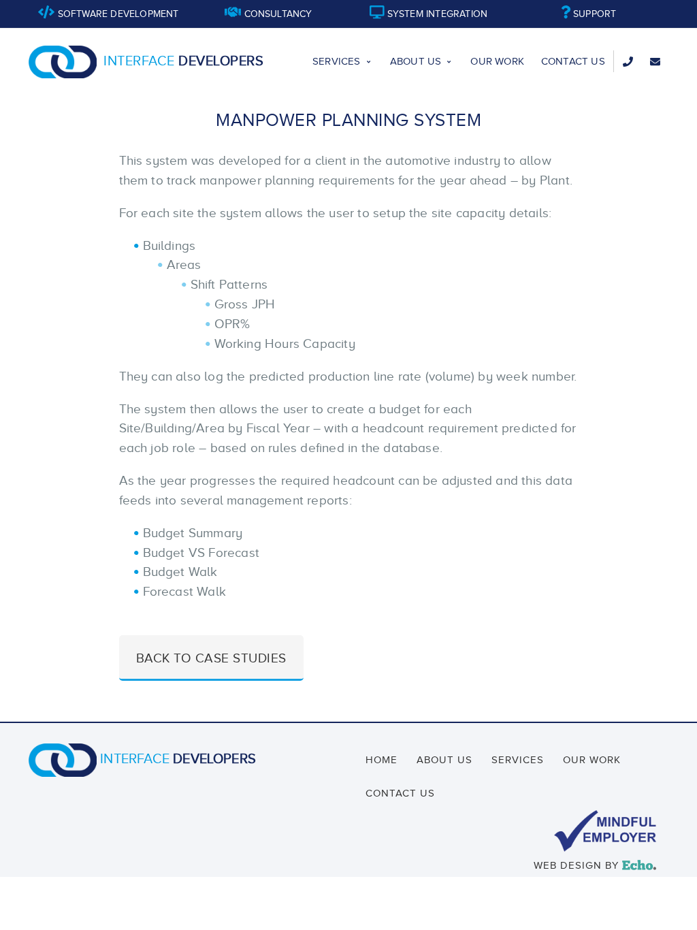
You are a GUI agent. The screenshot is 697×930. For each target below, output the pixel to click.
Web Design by (593, 865)
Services (336, 61)
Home (382, 759)
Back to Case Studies (211, 658)
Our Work (497, 61)
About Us (416, 61)
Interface (183, 60)
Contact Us (573, 61)
